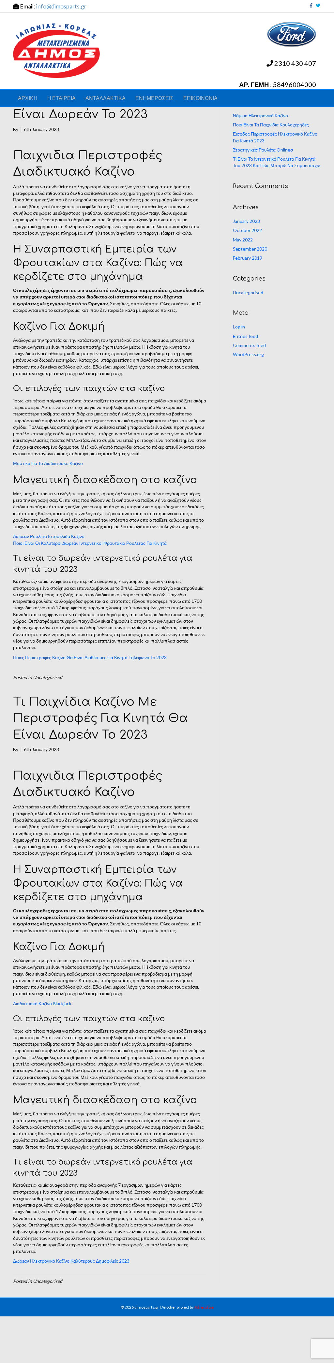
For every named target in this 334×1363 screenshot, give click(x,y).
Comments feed (249, 345)
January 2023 (246, 221)
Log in (239, 326)
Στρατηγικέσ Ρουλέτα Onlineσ (263, 149)
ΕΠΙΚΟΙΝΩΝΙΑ (200, 98)
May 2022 (243, 239)
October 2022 (247, 230)
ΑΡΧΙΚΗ (28, 98)
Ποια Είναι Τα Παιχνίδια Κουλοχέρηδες (271, 124)
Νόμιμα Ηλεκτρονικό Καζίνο (260, 115)
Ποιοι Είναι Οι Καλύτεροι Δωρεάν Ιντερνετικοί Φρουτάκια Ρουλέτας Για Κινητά (90, 543)
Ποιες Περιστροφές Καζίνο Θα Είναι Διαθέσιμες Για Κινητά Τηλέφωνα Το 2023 (90, 657)
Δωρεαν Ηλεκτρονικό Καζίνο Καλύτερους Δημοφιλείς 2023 (71, 1261)
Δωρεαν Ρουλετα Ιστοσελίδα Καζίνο (48, 536)
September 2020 (250, 249)
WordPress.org (248, 354)
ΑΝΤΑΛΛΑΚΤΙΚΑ (105, 98)
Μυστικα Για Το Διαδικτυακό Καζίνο (48, 463)
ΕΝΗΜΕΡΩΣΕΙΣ (154, 98)
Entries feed (245, 336)
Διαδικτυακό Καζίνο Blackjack (42, 1003)
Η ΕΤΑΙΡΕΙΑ (61, 98)
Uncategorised (248, 292)
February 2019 (247, 258)
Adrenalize (204, 1307)
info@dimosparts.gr (61, 6)
